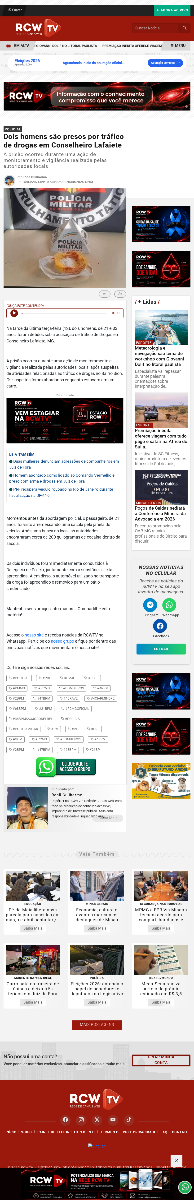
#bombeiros (73, 688)
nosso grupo (62, 641)
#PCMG (41, 739)
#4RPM (100, 739)
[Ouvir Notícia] (14, 313)
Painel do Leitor (53, 1132)
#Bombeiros (70, 739)
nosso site (34, 635)
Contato (180, 1132)
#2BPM (18, 749)
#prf (46, 678)
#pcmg (44, 688)
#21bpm (45, 708)
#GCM (17, 739)
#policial (20, 678)
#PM (54, 729)
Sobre (27, 1132)
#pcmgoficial (77, 708)
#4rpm (102, 688)
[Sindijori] (97, 1146)
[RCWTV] (39, 28)
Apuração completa (163, 63)
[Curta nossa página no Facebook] (65, 1120)
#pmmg (18, 688)
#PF (74, 729)
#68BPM (69, 749)
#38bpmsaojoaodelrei (32, 719)
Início (11, 1132)
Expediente (85, 1132)
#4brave (70, 698)
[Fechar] (176, 1161)
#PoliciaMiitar (25, 729)
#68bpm (19, 708)
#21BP (94, 749)
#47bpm (43, 698)
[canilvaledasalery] (161, 781)
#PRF (94, 729)
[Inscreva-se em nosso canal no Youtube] (113, 1120)
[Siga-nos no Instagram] (81, 1120)
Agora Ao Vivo (174, 10)
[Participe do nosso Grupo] (64, 768)
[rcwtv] (97, 96)
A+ (120, 293)
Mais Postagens (97, 1024)
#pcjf (93, 678)
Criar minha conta (161, 1060)
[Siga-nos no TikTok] (128, 1120)
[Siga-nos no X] (97, 1120)
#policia (72, 719)
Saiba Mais (107, 818)
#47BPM (43, 749)
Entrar (16, 10)
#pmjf (69, 678)
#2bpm (18, 698)
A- (104, 293)
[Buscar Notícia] (184, 28)
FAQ (164, 1132)
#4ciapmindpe (102, 698)
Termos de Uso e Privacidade (128, 1132)
